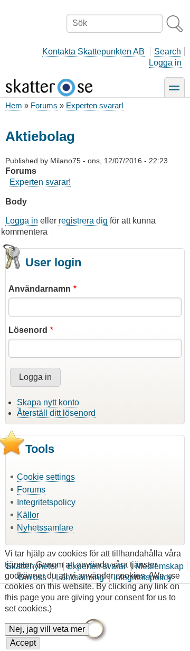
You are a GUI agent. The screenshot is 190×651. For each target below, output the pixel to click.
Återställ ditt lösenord (56, 412)
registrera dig (83, 220)
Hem (13, 105)
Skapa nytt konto (48, 402)
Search (167, 51)
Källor (28, 514)
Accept (23, 642)
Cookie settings (46, 476)
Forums (44, 105)
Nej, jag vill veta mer (47, 629)
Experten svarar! (95, 105)
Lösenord (28, 330)
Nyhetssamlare (45, 527)
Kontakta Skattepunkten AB (93, 51)
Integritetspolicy (46, 502)
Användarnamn (39, 288)
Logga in (165, 62)
